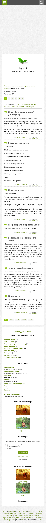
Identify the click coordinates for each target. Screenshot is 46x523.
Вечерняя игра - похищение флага (22, 239)
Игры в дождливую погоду (15, 344)
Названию (26, 104)
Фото (18, 511)
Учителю (7, 375)
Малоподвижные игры (13, 348)
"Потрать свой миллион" (21, 268)
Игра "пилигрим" (16, 190)
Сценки (7, 390)
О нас (5, 511)
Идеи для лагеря (10, 513)
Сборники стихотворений (14, 384)
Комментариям (9, 107)
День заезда (23, 417)
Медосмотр (14, 296)
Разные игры (9, 339)
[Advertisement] (23, 29)
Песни (6, 379)
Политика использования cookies (27, 515)
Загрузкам (20, 107)
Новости (11, 511)
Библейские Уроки (11, 371)
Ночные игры (9, 355)
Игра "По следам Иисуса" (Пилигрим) (21, 113)
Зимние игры (9, 342)
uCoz (41, 520)
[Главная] (23, 66)
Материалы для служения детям (23, 86)
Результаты (21, 456)
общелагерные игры (21, 137)
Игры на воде (9, 346)
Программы (9, 367)
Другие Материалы (12, 394)
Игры (6, 88)
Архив (26, 456)
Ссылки (39, 511)
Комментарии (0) (36, 138)
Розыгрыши (9, 351)
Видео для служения (25, 513)
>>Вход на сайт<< (23, 331)
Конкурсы (8, 353)
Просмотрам (29, 107)
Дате (18, 104)
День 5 (23, 431)
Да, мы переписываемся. (14, 446)
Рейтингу (34, 104)
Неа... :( (9, 450)
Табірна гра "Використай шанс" (24, 224)
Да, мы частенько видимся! (14, 444)
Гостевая (31, 511)
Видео (24, 511)
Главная (7, 86)
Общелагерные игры (18, 143)
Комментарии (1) (36, 264)
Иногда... (9, 448)
